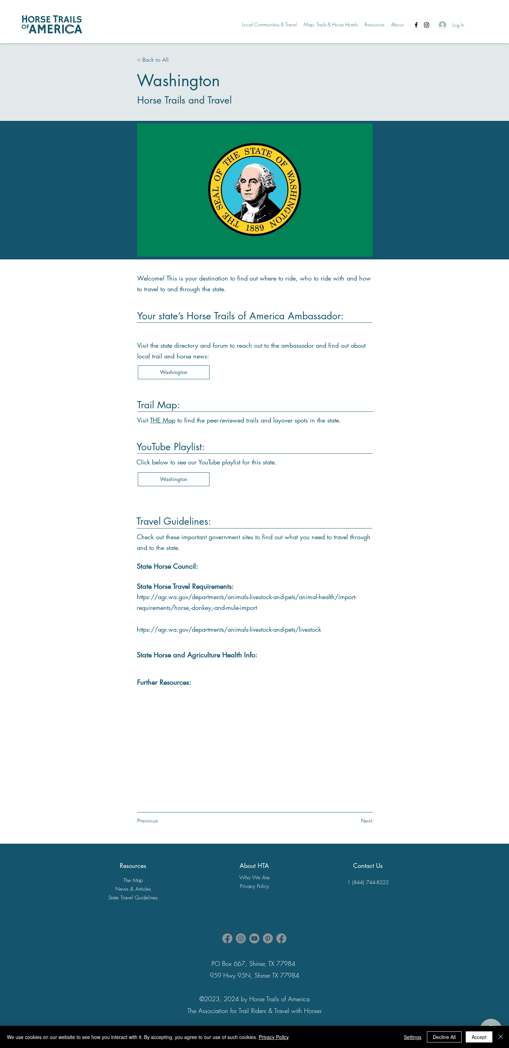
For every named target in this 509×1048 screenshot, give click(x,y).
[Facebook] (416, 24)
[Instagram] (426, 24)
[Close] (501, 1036)
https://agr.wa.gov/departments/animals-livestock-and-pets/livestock (229, 629)
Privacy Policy (274, 1036)
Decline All (444, 1036)
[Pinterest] (268, 938)
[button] (269, 24)
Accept (479, 1036)
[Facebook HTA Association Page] (227, 938)
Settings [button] (412, 1036)
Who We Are (254, 877)
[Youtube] (254, 938)
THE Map (162, 420)
